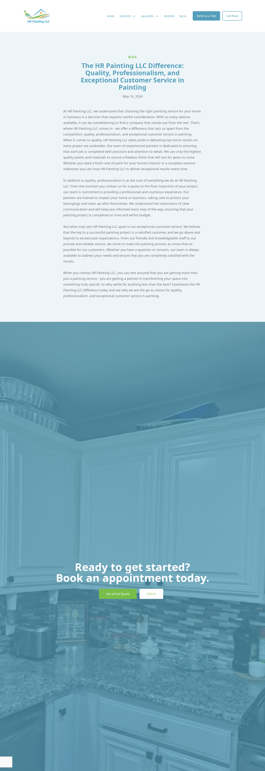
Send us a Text (206, 16)
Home (110, 16)
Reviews (169, 16)
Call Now (232, 16)
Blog (183, 16)
